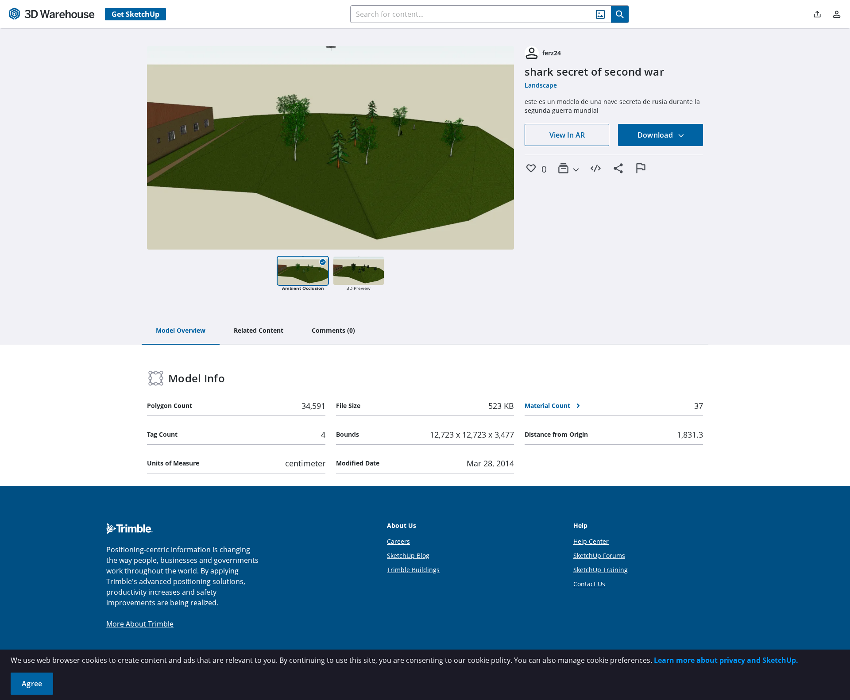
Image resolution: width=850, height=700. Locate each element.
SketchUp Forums (599, 555)
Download (656, 135)
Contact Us (589, 584)
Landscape (541, 85)
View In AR (567, 135)
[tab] (181, 331)
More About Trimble (140, 624)
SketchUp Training (600, 569)
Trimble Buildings (413, 569)
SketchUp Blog (408, 555)
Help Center (591, 541)
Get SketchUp (135, 14)
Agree (32, 683)
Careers (398, 541)
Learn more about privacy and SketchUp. (726, 660)
